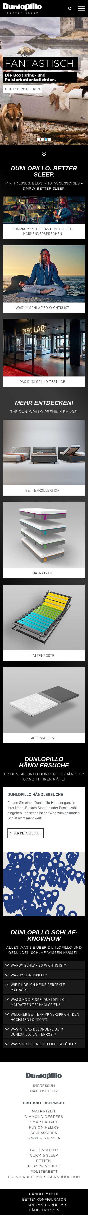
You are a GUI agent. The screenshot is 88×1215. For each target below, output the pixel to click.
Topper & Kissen (44, 1138)
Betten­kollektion (42, 490)
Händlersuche (44, 1194)
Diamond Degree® (44, 1116)
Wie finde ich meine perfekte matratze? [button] (38, 987)
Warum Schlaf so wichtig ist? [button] (38, 965)
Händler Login (44, 1210)
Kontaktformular (47, 1205)
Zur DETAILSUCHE (26, 833)
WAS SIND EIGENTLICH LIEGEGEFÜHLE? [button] (43, 1044)
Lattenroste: (44, 1150)
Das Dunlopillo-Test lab (42, 381)
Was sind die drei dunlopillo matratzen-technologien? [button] (38, 1002)
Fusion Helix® (44, 1127)
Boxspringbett (44, 1166)
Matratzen (42, 573)
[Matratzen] (44, 535)
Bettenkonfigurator (44, 1199)
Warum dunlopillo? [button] (29, 975)
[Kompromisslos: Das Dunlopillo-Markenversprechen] (44, 210)
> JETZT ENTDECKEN (22, 89)
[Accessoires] (44, 700)
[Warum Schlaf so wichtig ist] (44, 274)
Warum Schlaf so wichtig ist (42, 308)
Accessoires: (44, 1133)
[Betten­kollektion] (44, 452)
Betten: (44, 1161)
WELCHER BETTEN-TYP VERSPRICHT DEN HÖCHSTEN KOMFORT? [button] (45, 1017)
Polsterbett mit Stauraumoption (44, 1177)
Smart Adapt (44, 1122)
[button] (43, 880)
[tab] (44, 965)
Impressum (44, 1086)
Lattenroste (42, 655)
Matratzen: (44, 1111)
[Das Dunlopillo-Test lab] (44, 347)
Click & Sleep (44, 1155)
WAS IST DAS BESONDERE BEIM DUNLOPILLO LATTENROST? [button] (37, 1032)
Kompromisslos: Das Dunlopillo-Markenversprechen (42, 231)
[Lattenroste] (44, 617)
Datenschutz (44, 1091)
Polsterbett (44, 1171)
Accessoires (42, 738)
